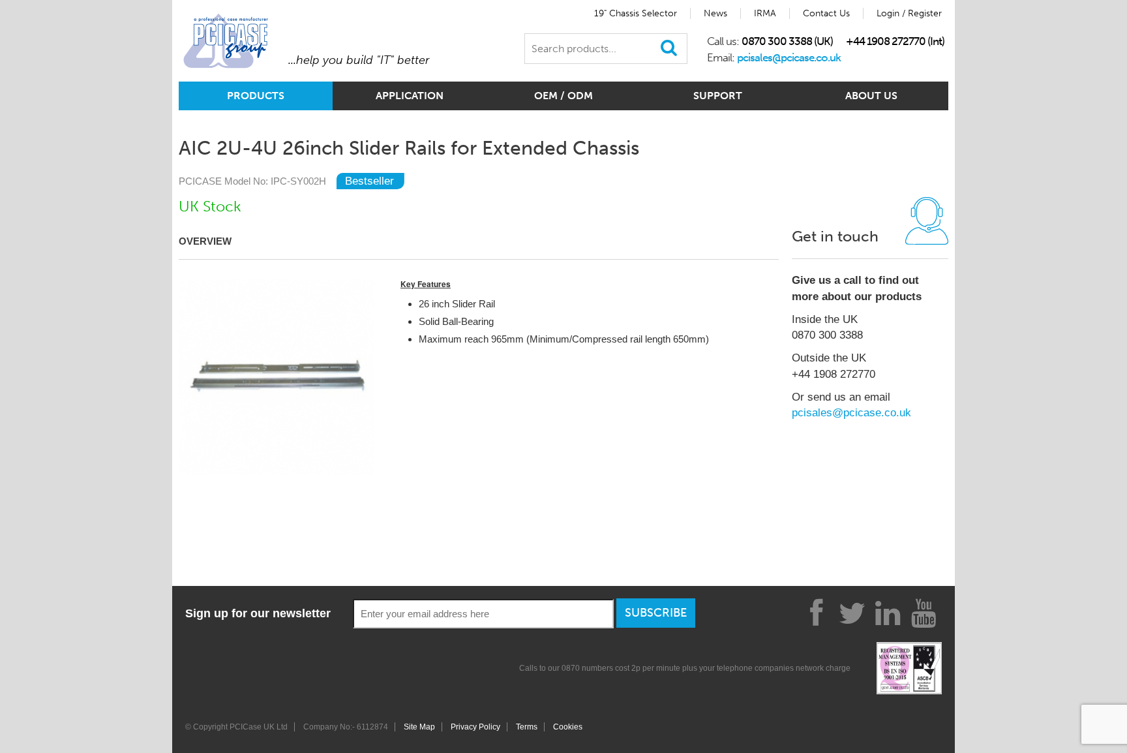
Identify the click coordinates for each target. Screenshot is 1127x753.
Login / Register (909, 13)
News (715, 13)
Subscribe (656, 613)
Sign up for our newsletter (258, 613)
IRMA (765, 13)
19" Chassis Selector (635, 13)
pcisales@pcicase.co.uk (789, 57)
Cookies (567, 726)
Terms (526, 726)
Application (409, 95)
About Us (871, 95)
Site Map (419, 726)
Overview (205, 241)
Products (255, 95)
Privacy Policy (475, 726)
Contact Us (826, 13)
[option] (276, 377)
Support (717, 95)
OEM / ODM (563, 95)
